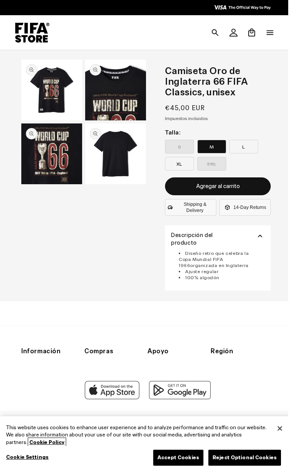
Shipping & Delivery (193, 207)
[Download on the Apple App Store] (110, 397)
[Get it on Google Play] (178, 397)
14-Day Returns (248, 207)
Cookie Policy (47, 442)
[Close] (276, 428)
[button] (211, 32)
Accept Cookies (174, 457)
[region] (144, 443)
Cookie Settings (27, 457)
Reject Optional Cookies (241, 457)
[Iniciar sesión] (229, 32)
